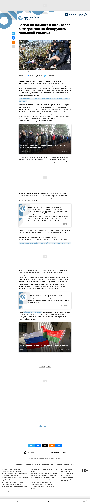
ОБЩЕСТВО (40, 459)
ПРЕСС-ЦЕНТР (29, 464)
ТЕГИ (72, 464)
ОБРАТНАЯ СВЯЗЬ (57, 464)
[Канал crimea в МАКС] (58, 445)
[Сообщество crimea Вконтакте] (38, 445)
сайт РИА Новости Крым (33, 312)
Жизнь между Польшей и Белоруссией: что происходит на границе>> (45, 243)
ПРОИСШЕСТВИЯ (50, 459)
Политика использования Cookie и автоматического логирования (12, 484)
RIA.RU (66, 464)
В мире (48, 366)
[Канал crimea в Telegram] (31, 445)
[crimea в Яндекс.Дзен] (45, 445)
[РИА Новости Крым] (29, 18)
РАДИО (37, 464)
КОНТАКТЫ (45, 464)
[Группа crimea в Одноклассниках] (52, 445)
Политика (42, 366)
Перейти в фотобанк (27, 71)
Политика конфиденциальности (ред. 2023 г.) (15, 487)
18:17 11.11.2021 (22, 37)
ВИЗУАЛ (58, 459)
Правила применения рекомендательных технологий (15, 491)
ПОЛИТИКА (32, 459)
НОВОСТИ (19, 464)
